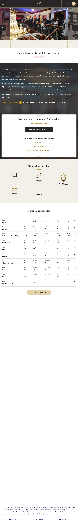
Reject (14, 519)
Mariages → (39, 142)
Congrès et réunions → (39, 146)
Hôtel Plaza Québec (39, 57)
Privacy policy (43, 514)
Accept (64, 519)
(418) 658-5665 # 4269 (39, 123)
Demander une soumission (37, 129)
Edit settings (39, 519)
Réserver (68, 4)
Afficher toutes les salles (39, 292)
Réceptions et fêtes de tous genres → (39, 150)
